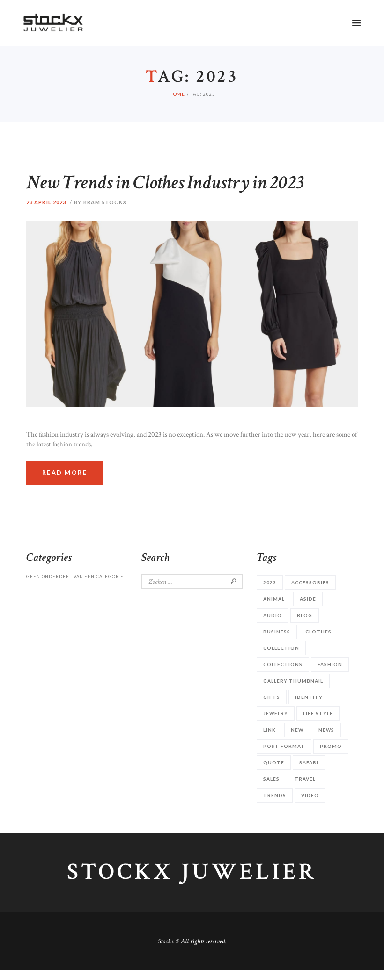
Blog (304, 615)
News (326, 730)
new (297, 730)
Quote (273, 762)
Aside (308, 599)
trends (274, 795)
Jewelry (275, 713)
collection (281, 648)
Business (276, 631)
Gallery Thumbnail (293, 680)
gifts (271, 697)
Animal (274, 599)
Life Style (318, 713)
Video (310, 795)
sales (271, 779)
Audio (272, 615)
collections (283, 664)
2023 (269, 582)
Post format (284, 746)
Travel (305, 779)
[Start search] (282, 125)
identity (309, 697)
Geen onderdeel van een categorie (75, 576)
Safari (308, 762)
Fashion (330, 664)
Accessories (310, 582)
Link (269, 730)
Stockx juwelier (192, 872)
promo (331, 746)
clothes (318, 631)
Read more (65, 472)
